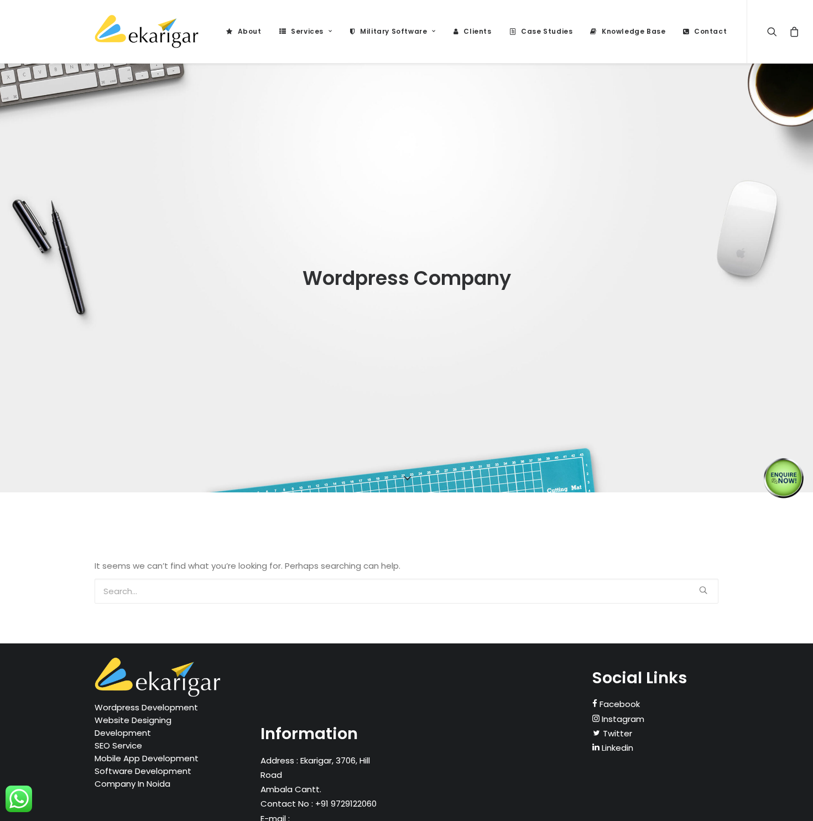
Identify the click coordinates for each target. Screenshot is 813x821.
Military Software (393, 31)
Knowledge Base (633, 31)
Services (307, 31)
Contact (710, 31)
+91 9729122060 (345, 803)
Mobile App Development (147, 758)
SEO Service (118, 745)
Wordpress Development (146, 707)
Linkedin (616, 748)
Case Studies (546, 31)
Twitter (616, 733)
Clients (477, 31)
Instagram (622, 719)
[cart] (792, 31)
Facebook (618, 704)
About (250, 31)
